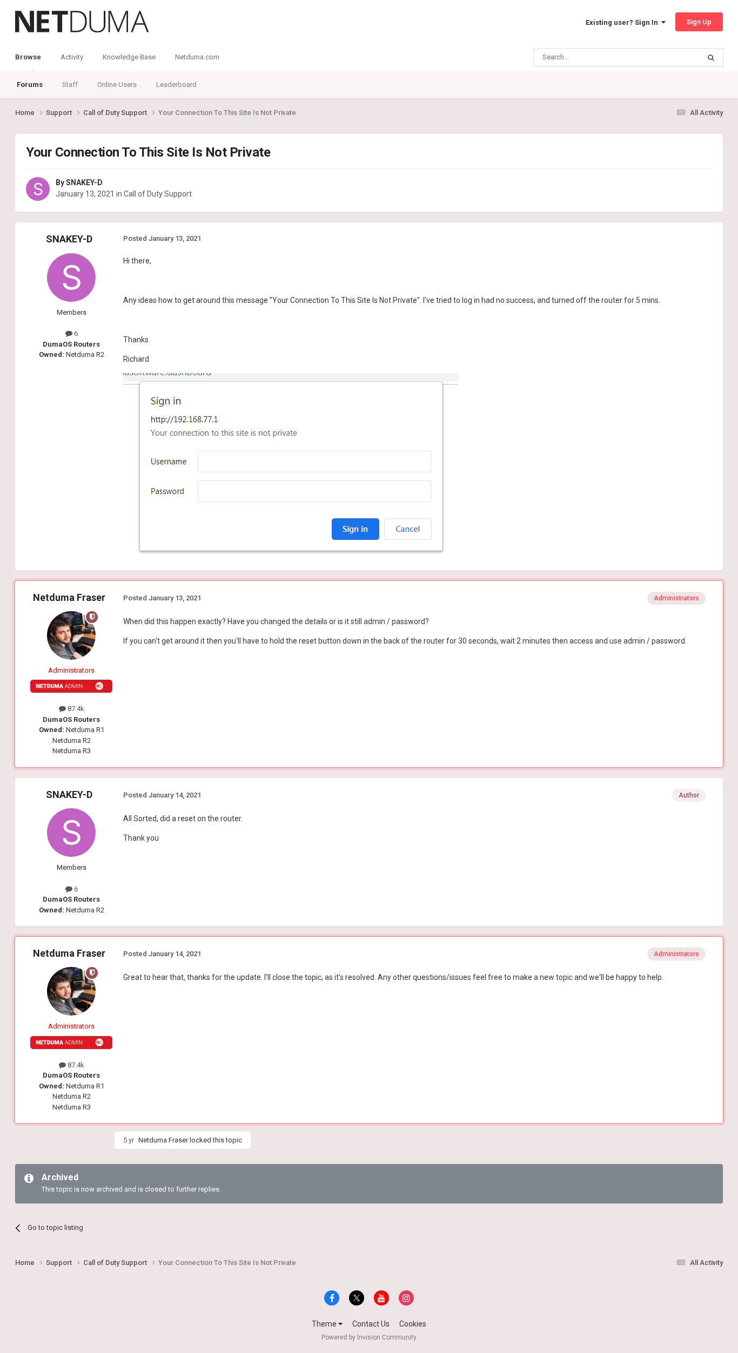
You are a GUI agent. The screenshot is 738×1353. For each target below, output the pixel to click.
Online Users (117, 84)
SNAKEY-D (84, 182)
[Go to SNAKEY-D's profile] (38, 189)
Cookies (412, 1324)
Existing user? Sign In (623, 22)
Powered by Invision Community (369, 1337)
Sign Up (699, 22)
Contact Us (371, 1324)
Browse (28, 57)
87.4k (75, 709)
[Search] (711, 57)
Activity (72, 57)
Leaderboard (176, 84)
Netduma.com (197, 57)
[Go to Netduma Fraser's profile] (71, 635)
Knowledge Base (129, 57)
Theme (325, 1324)
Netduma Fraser (69, 597)
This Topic (669, 57)
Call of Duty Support (158, 194)
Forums (30, 84)
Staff (70, 84)
